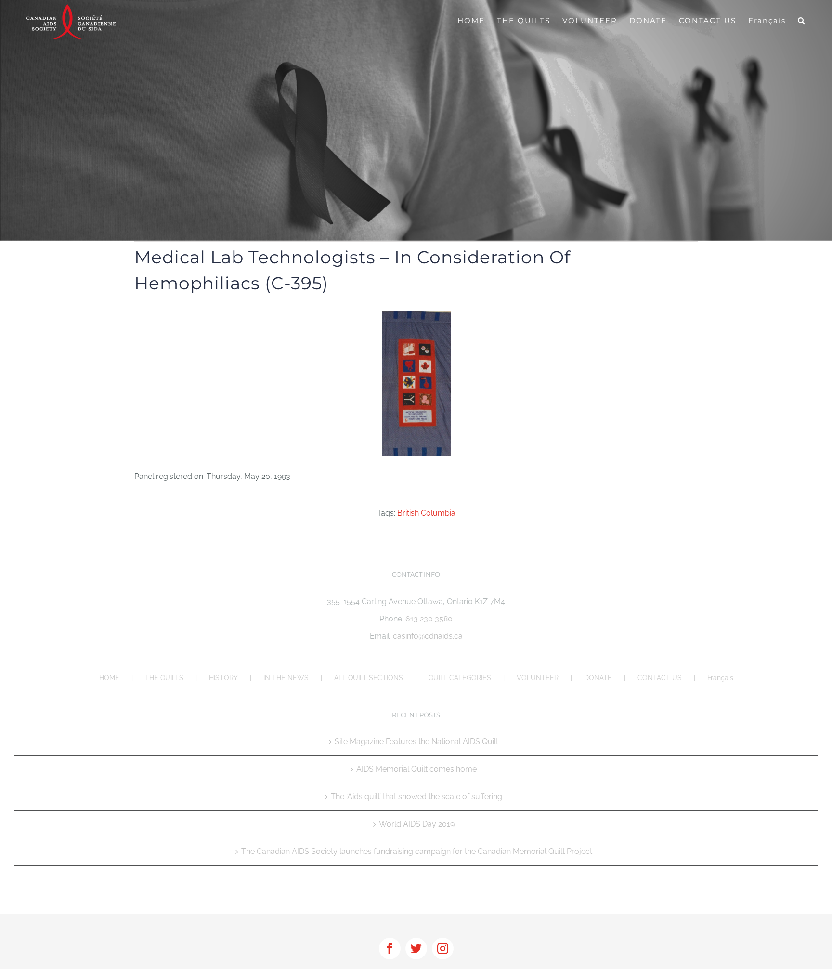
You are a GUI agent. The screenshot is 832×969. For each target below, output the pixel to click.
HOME (109, 678)
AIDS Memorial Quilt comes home (416, 769)
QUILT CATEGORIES (460, 678)
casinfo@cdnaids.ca (428, 636)
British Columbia (426, 512)
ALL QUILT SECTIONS (368, 678)
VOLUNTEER (538, 678)
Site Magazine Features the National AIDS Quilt (416, 741)
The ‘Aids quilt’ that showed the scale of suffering (416, 796)
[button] (802, 20)
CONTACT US (659, 678)
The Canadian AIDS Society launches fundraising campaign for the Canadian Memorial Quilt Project (416, 851)
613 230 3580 (429, 618)
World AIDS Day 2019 (417, 823)
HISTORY (223, 678)
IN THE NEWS (286, 678)
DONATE (598, 678)
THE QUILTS (164, 678)
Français (720, 678)
